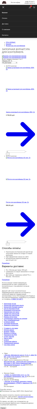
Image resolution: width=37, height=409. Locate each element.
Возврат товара (9, 331)
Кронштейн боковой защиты (13, 307)
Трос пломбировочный (11, 320)
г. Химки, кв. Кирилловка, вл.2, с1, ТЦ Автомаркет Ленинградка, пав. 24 (16, 375)
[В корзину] (20, 117)
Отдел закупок (9, 336)
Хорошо (3, 408)
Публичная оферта (10, 341)
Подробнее (6, 263)
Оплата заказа (9, 330)
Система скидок (9, 345)
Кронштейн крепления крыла (14, 305)
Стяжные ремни (9, 322)
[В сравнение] (8, 154)
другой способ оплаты (25, 396)
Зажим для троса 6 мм (11, 313)
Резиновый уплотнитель (12, 310)
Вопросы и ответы (10, 333)
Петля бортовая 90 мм (11, 308)
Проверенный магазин (11, 343)
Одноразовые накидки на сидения (15, 318)
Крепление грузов (10, 303)
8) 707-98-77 (17, 299)
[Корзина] (34, 7)
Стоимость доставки (11, 328)
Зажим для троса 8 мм (11, 315)
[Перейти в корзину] (20, 134)
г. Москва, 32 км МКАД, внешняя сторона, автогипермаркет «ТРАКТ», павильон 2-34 (18, 382)
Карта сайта (8, 338)
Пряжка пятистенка (10, 317)
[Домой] (4, 2)
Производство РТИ (10, 335)
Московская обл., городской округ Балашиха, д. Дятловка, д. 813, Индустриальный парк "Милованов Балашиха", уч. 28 (20, 363)
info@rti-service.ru (30, 3)
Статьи (6, 340)
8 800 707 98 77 (29, 1)
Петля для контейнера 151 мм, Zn (17, 202)
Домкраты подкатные (11, 325)
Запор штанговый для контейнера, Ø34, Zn (20, 112)
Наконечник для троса (11, 312)
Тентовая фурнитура (11, 323)
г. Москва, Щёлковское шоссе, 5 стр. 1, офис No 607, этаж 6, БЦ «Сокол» (20, 355)
